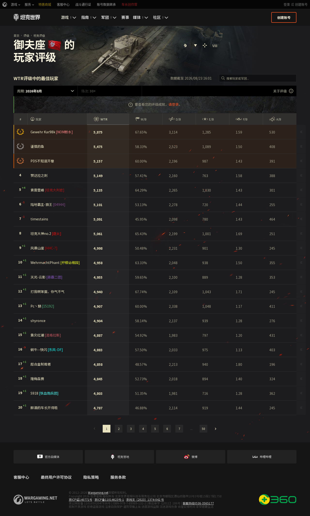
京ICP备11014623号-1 (109, 499)
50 (203, 428)
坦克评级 (39, 35)
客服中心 (21, 477)
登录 (287, 4)
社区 (157, 17)
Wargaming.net (98, 492)
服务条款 (118, 477)
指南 (85, 17)
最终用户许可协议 (56, 477)
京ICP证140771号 (80, 499)
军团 (105, 17)
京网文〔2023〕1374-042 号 (145, 499)
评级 (26, 35)
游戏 (65, 17)
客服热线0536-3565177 (198, 503)
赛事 (125, 17)
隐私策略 (91, 477)
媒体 (137, 17)
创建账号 (301, 4)
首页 (16, 35)
